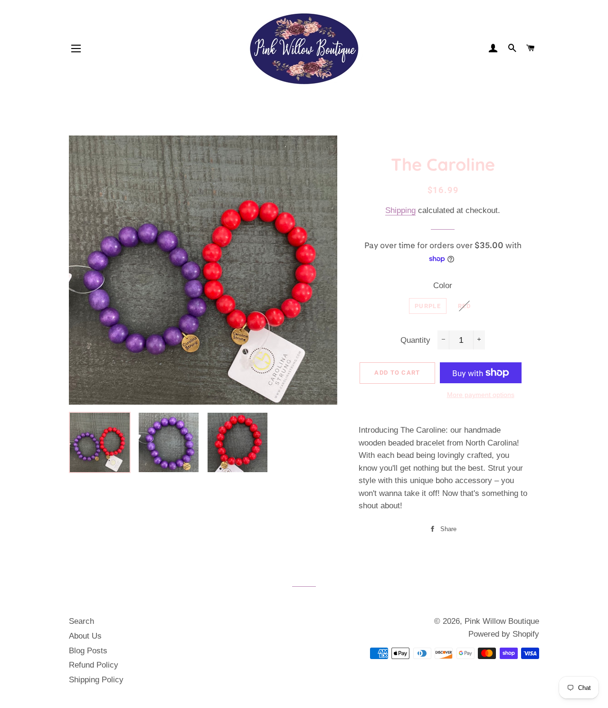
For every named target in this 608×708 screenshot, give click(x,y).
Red (464, 306)
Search (81, 621)
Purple (428, 306)
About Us (85, 635)
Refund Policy (93, 664)
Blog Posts (88, 650)
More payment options (480, 394)
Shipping (400, 210)
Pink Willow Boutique (502, 621)
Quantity (415, 340)
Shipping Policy (96, 679)
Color (442, 285)
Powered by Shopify (503, 634)
